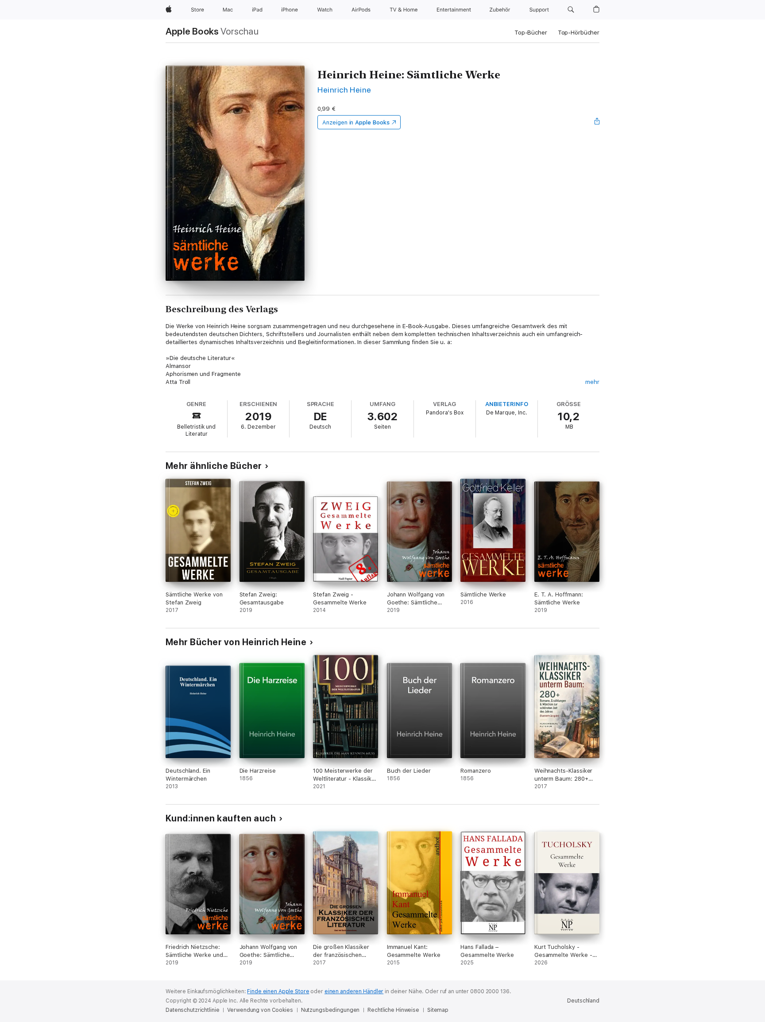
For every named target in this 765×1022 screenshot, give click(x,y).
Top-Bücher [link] (530, 32)
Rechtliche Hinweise (393, 1010)
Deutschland (583, 1001)
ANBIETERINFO (506, 404)
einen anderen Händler (354, 991)
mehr (592, 382)
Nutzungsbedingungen (330, 1010)
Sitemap (437, 1010)
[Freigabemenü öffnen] (597, 122)
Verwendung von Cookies (260, 1010)
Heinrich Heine (344, 89)
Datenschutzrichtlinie (192, 1010)
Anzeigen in (356, 122)
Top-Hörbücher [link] (578, 32)
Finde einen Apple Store (278, 991)
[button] (571, 9)
